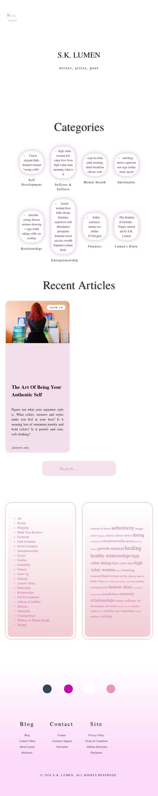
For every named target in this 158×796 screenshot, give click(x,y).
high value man (122, 563)
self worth (110, 606)
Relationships (31, 248)
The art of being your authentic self (36, 390)
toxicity (109, 610)
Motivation (24, 588)
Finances (95, 246)
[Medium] (89, 689)
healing (133, 547)
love (105, 587)
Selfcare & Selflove (29, 602)
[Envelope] (111, 689)
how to (108, 575)
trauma (138, 611)
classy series (123, 535)
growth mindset (110, 548)
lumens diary (121, 587)
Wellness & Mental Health (33, 620)
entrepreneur (96, 541)
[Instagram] (68, 689)
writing (106, 616)
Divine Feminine (27, 546)
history (118, 570)
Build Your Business (29, 532)
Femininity (23, 565)
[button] (101, 14)
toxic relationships (125, 611)
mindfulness (111, 594)
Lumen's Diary (126, 246)
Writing (21, 625)
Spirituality (126, 182)
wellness (95, 616)
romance (119, 600)
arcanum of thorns (101, 528)
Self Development (28, 597)
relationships (102, 600)
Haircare (22, 578)
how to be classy (125, 576)
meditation (138, 587)
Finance (22, 569)
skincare (120, 606)
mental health (95, 182)
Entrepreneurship (64, 260)
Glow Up (23, 574)
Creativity (23, 537)
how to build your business (115, 581)
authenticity (122, 527)
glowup (130, 541)
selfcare (130, 600)
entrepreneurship (113, 541)
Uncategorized (26, 615)
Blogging (23, 527)
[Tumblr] (47, 689)
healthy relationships (111, 555)
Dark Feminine (26, 541)
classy (109, 535)
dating (138, 535)
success (127, 606)
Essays (21, 555)
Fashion (22, 560)
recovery (127, 593)
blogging (101, 535)
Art (19, 518)
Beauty (21, 523)
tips (101, 611)
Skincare (22, 606)
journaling (131, 581)
